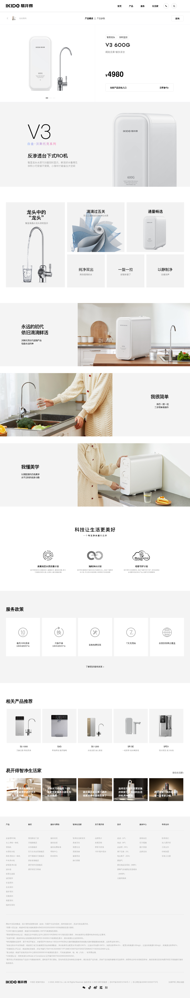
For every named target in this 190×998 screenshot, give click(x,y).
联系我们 (165, 838)
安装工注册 (166, 856)
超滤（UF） (122, 838)
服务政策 (54, 842)
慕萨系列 (9, 891)
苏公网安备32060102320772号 (145, 982)
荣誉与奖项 (99, 847)
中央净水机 (10, 860)
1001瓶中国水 (100, 851)
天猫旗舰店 (32, 842)
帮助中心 (54, 851)
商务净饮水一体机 (13, 856)
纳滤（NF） (122, 842)
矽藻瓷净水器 (11, 864)
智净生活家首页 (79, 838)
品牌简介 (98, 838)
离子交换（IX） (123, 851)
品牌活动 (143, 851)
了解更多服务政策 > (95, 666)
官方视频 (143, 842)
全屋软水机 (10, 851)
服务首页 (54, 838)
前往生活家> (178, 772)
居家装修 (76, 851)
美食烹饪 (76, 842)
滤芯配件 (9, 878)
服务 (143, 5)
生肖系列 (22, 18)
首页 (119, 5)
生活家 (155, 5)
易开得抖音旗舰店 (35, 864)
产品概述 (89, 18)
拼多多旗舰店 (33, 860)
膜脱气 (120, 860)
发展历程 (98, 842)
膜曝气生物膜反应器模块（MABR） (127, 871)
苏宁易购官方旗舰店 (36, 856)
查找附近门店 (33, 838)
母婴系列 (9, 900)
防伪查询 (54, 856)
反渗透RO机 (11, 838)
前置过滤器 (10, 873)
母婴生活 (76, 847)
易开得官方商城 (34, 869)
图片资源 (143, 847)
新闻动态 (143, 838)
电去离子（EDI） (124, 856)
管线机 (8, 847)
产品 (131, 5)
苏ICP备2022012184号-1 (120, 982)
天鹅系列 (9, 896)
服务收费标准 (55, 847)
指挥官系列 (10, 905)
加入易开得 (166, 842)
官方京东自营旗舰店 (36, 851)
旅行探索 (76, 860)
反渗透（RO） (123, 847)
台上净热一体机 (12, 842)
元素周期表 (121, 878)
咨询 (177, 18)
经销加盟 (165, 851)
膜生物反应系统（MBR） (127, 864)
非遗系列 (9, 882)
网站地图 (180, 982)
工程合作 (165, 847)
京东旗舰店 (32, 847)
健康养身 (76, 856)
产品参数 (101, 18)
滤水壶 (8, 869)
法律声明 (172, 982)
